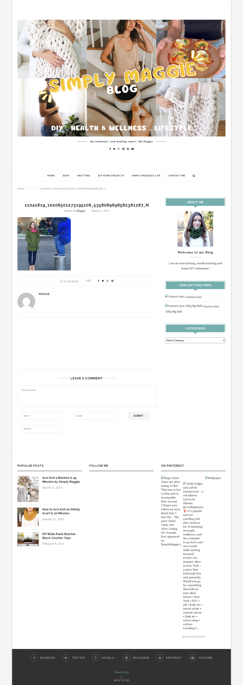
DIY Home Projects (111, 175)
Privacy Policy (121, 672)
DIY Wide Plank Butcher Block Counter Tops (59, 536)
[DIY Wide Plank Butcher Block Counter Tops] (28, 535)
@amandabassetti (193, 636)
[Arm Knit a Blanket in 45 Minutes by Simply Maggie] (28, 478)
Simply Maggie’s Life (146, 175)
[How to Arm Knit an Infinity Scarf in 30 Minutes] (28, 510)
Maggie (80, 211)
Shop (66, 175)
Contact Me (176, 175)
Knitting (83, 175)
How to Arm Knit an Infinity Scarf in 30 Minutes (61, 511)
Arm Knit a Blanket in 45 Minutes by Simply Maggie (61, 479)
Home (51, 175)
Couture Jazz (193, 297)
